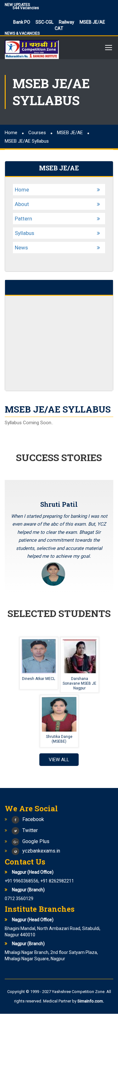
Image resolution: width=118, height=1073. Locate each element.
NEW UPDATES (17, 5)
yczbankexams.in (41, 851)
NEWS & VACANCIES (22, 33)
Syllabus (24, 233)
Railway (66, 22)
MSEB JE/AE (92, 22)
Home (22, 189)
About (22, 204)
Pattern (23, 218)
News (21, 247)
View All (59, 759)
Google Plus (35, 841)
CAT (59, 28)
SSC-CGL (44, 22)
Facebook (33, 819)
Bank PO (21, 22)
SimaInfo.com (90, 1001)
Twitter (30, 830)
